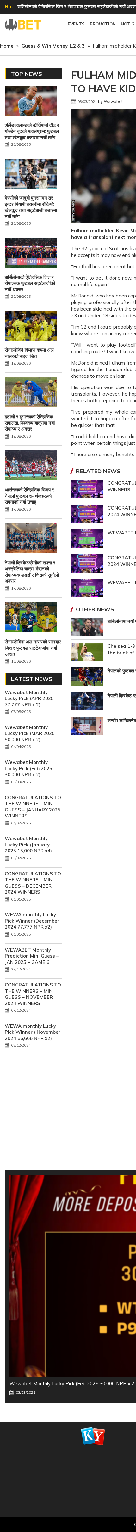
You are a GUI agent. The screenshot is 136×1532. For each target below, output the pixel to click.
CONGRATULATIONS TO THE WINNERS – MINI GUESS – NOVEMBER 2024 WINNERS (33, 994)
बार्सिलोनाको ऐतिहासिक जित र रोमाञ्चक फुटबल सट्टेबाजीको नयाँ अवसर (30, 283)
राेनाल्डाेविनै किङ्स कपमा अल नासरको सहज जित (58, 6)
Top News (26, 73)
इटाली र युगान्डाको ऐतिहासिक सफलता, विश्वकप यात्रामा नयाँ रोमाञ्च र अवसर (30, 423)
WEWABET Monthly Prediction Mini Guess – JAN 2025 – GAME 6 (32, 956)
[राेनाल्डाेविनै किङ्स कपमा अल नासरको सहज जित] (31, 326)
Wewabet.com (24, 25)
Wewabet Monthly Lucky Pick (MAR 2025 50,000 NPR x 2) (30, 733)
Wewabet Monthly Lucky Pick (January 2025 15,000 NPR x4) (28, 844)
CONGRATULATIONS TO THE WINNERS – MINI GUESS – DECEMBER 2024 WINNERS (33, 883)
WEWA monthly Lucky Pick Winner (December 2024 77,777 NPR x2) (32, 921)
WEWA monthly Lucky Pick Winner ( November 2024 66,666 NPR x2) (32, 1032)
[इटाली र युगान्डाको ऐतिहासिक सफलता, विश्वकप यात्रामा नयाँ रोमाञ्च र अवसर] (31, 393)
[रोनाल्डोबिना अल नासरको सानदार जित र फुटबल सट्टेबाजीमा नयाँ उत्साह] (31, 618)
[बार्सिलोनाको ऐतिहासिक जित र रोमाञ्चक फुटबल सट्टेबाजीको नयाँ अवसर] (31, 253)
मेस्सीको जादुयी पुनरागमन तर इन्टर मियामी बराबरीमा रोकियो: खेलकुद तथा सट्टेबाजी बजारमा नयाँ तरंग (31, 207)
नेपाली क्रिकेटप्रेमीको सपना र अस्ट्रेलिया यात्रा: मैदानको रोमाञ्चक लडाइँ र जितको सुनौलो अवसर (32, 572)
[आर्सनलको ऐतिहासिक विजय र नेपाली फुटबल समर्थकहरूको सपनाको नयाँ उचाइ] (31, 466)
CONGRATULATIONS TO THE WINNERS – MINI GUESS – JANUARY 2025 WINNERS (33, 806)
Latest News (32, 678)
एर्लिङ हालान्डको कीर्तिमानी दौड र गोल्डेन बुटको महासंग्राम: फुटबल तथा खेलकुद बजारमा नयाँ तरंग (32, 131)
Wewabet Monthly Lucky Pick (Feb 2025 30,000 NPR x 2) (28, 768)
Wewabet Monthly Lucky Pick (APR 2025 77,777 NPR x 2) (29, 698)
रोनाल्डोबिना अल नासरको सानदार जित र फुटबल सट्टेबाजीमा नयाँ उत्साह (33, 648)
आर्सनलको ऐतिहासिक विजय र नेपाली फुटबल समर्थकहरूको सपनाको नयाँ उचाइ (29, 496)
